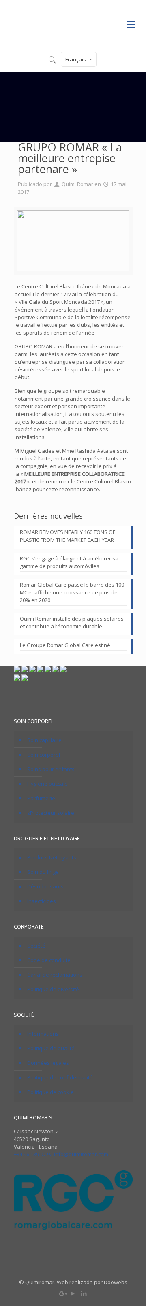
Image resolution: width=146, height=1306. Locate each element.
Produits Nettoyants (51, 857)
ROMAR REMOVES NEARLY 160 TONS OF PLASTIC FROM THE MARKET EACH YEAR (67, 535)
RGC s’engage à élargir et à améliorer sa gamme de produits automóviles (69, 562)
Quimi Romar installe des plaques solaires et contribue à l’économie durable (72, 622)
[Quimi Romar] (73, 23)
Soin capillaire (44, 740)
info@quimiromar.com (81, 1154)
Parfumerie (41, 798)
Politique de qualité (51, 1048)
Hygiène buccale (47, 783)
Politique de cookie (50, 1092)
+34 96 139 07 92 (33, 1154)
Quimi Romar (77, 184)
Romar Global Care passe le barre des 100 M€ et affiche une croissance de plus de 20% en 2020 (72, 592)
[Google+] (62, 1293)
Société (36, 945)
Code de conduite (49, 960)
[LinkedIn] (84, 1293)
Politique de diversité (53, 989)
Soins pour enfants (51, 769)
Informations (43, 1033)
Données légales (48, 1062)
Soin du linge (43, 872)
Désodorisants (45, 886)
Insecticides (41, 901)
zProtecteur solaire (50, 812)
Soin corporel (43, 754)
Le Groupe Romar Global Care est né (65, 645)
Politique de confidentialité (60, 1077)
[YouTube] (73, 1293)
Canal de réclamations (54, 974)
